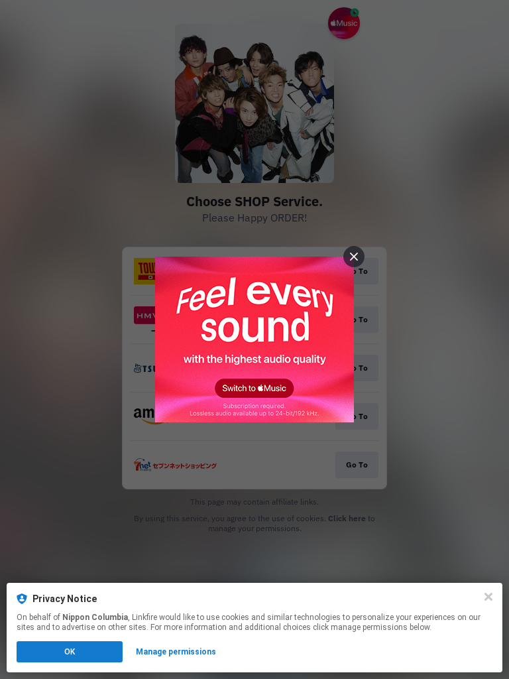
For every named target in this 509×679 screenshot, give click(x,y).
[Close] (488, 596)
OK (69, 651)
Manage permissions (176, 651)
